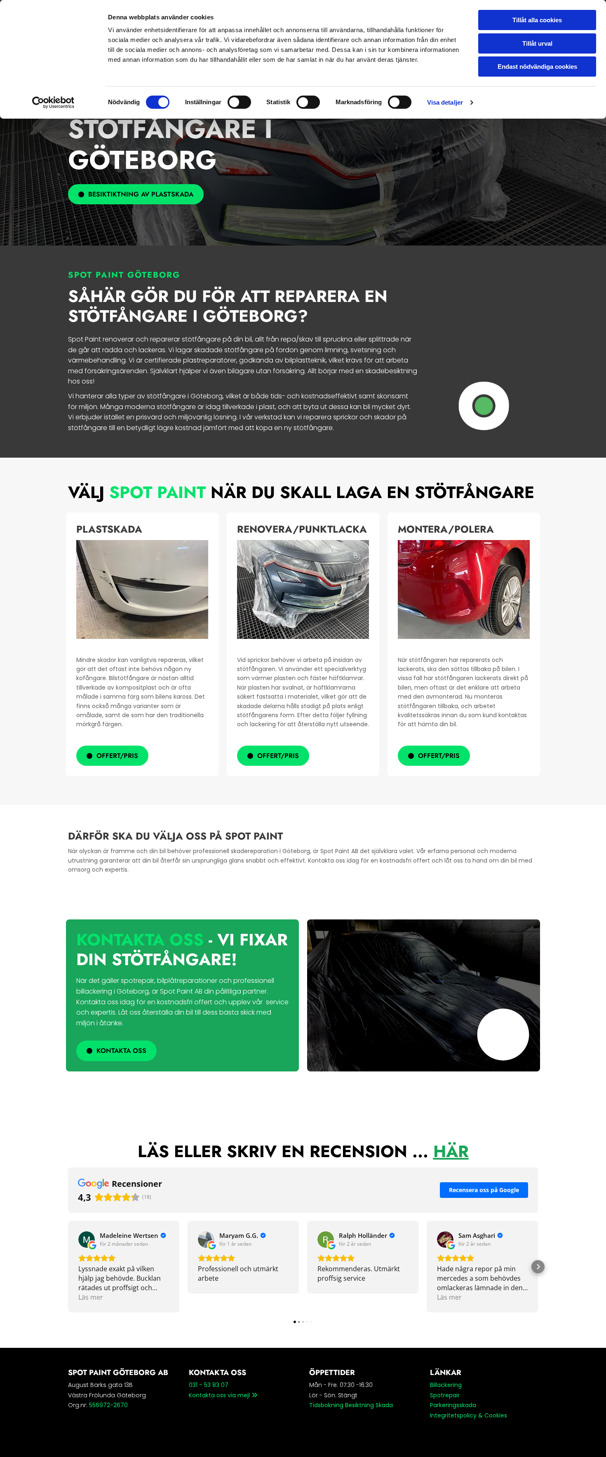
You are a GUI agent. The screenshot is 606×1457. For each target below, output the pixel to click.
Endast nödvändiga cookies (537, 66)
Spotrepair (445, 1395)
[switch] (239, 102)
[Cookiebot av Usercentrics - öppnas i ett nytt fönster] (53, 102)
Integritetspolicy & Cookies (468, 1415)
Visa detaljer (445, 102)
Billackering (446, 1385)
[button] (136, 194)
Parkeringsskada (453, 1405)
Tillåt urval (537, 43)
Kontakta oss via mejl (223, 1395)
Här (451, 1151)
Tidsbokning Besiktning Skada (351, 1405)
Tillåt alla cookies (537, 19)
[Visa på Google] (86, 1239)
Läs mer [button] (90, 1297)
